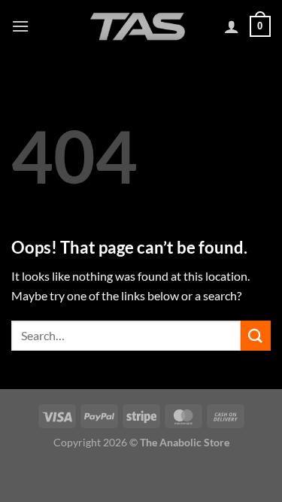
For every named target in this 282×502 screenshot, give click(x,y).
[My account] (231, 26)
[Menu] (20, 26)
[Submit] (256, 335)
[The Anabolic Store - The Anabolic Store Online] (137, 26)
